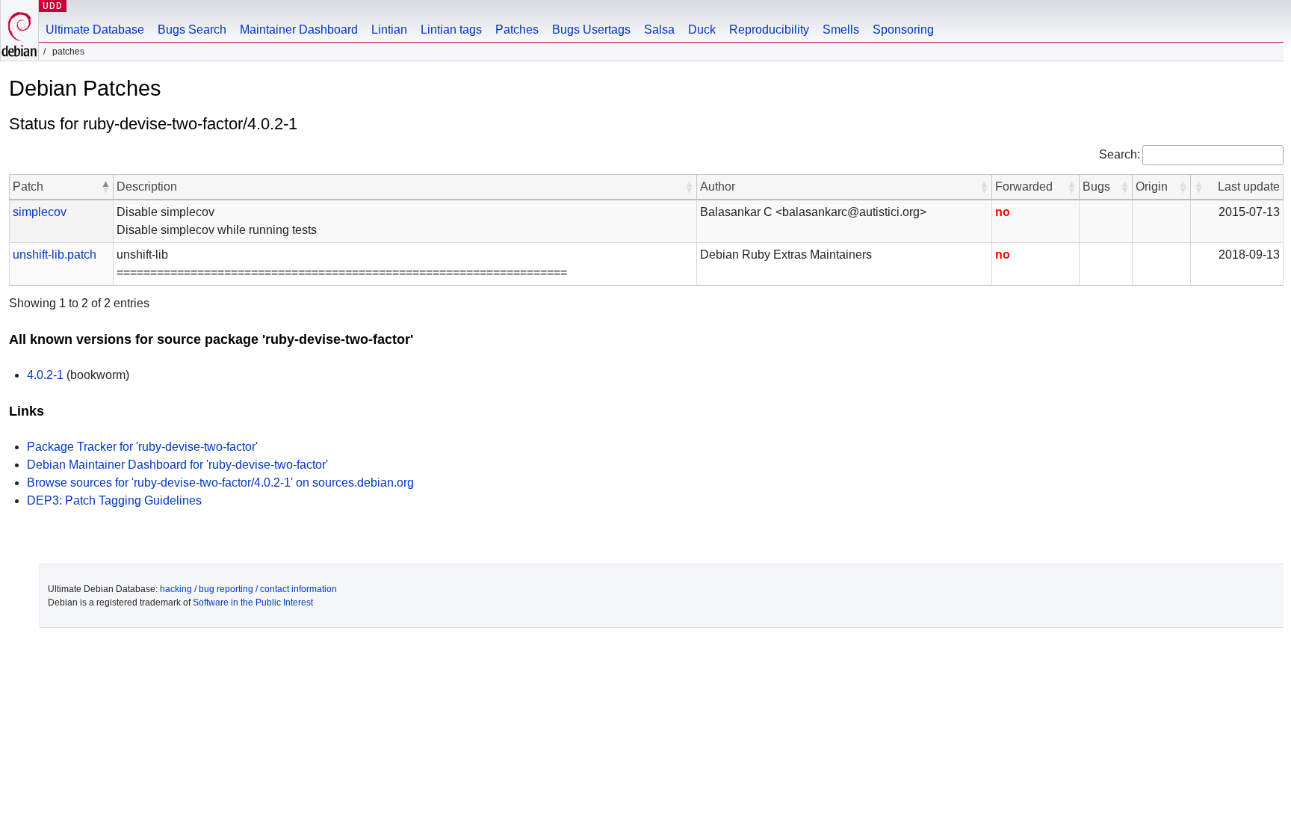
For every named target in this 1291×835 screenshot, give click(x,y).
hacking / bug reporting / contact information (248, 589)
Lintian (389, 29)
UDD (53, 5)
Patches (517, 29)
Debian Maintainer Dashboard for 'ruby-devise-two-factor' (177, 464)
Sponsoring (903, 29)
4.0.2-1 (45, 375)
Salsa (659, 29)
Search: (1119, 154)
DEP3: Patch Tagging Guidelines (114, 500)
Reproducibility (769, 29)
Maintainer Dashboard (299, 29)
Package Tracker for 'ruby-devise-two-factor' (142, 446)
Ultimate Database (95, 29)
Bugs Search (192, 29)
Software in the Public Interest (253, 602)
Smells (841, 29)
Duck (702, 29)
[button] (105, 186)
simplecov (39, 212)
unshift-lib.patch (54, 254)
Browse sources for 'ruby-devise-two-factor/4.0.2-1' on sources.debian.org (220, 482)
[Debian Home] (19, 30)
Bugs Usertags (591, 29)
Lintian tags (451, 29)
